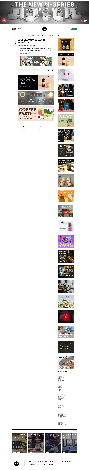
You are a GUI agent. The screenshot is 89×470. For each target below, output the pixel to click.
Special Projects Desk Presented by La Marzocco (20, 29)
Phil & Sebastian (61, 413)
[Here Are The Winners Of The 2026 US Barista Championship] (69, 443)
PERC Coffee (60, 412)
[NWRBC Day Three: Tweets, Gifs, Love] (27, 128)
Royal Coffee (60, 417)
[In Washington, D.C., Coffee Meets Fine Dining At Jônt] (36, 443)
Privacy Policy (43, 464)
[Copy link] (15, 46)
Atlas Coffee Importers (62, 377)
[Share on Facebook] (15, 39)
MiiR (58, 401)
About (30, 461)
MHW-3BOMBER (61, 400)
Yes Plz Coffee (60, 423)
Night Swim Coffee (61, 406)
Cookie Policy (50, 464)
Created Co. (60, 387)
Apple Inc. (60, 376)
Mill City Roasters (61, 403)
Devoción (59, 389)
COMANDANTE (60, 385)
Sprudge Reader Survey (33, 464)
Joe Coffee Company (61, 395)
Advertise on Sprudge (49, 461)
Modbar (59, 404)
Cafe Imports (60, 381)
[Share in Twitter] (15, 41)
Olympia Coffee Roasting (62, 408)
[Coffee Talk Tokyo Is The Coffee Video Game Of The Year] (53, 443)
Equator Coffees (61, 391)
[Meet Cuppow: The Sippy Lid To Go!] (45, 128)
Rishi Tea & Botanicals (62, 416)
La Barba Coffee (61, 397)
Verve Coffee (60, 422)
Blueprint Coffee (61, 380)
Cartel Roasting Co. (61, 382)
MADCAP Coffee (61, 399)
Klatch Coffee (60, 396)
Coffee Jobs (40, 461)
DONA (59, 390)
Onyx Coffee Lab (61, 409)
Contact (34, 461)
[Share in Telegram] (15, 44)
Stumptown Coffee (61, 419)
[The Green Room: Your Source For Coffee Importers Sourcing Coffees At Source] (19, 443)
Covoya (59, 386)
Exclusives (22, 45)
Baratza (59, 378)
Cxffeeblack (60, 388)
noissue (59, 407)
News (39, 129)
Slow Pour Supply (61, 418)
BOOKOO (59, 379)
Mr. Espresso (60, 405)
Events (19, 45)
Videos (25, 45)
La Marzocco (60, 398)
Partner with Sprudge (62, 424)
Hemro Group (60, 394)
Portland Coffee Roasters (62, 414)
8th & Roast (60, 373)
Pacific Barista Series (61, 410)
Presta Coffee (60, 415)
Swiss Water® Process (62, 421)
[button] (12, 35)
